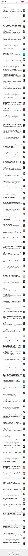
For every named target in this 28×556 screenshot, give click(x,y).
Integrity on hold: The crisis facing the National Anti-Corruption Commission (11, 294)
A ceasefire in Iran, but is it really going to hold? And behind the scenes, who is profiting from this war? (12, 484)
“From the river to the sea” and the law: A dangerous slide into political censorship (12, 405)
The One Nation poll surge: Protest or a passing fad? (11, 241)
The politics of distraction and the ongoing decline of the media (11, 37)
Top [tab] (5, 7)
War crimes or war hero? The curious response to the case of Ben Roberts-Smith (12, 467)
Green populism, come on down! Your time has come (11, 450)
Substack (10, 554)
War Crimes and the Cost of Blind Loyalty (9, 477)
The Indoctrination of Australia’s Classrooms (9, 69)
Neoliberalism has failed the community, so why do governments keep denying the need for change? (11, 494)
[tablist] (6, 7)
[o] (24, 21)
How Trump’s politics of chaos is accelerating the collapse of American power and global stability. (11, 382)
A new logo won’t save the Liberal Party (9, 197)
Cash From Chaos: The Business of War (9, 482)
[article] (14, 11)
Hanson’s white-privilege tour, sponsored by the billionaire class (12, 125)
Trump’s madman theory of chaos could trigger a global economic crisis (11, 543)
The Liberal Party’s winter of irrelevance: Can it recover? (11, 185)
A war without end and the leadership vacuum (10, 487)
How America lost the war (6, 219)
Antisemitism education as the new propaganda (10, 74)
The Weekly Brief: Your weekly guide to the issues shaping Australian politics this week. (12, 261)
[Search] (24, 7)
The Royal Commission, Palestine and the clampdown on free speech (12, 323)
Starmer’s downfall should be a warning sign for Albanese (11, 202)
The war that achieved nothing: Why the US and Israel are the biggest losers (12, 230)
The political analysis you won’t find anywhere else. (9, 147)
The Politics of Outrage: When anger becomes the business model (12, 179)
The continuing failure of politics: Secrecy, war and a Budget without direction (12, 386)
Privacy (13, 550)
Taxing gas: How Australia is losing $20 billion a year (11, 422)
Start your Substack (12, 552)
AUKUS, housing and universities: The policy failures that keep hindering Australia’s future (12, 259)
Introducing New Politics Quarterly (8, 146)
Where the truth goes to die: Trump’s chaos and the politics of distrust (12, 392)
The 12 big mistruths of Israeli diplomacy (9, 513)
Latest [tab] (4, 7)
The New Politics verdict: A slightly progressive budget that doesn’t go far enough (12, 352)
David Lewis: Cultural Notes (11, 45)
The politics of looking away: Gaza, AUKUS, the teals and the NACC (12, 286)
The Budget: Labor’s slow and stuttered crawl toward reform (12, 357)
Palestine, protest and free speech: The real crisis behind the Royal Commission (12, 329)
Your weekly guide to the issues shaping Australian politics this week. (11, 447)
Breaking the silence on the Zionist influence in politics (11, 9)
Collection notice (19, 550)
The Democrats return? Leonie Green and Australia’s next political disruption (11, 531)
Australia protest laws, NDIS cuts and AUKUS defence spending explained (11, 428)
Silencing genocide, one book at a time (8, 20)
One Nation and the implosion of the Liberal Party (10, 340)
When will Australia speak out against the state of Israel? (11, 280)
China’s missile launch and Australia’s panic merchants (11, 156)
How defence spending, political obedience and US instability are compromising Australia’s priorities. (11, 435)
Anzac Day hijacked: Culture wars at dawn (9, 399)
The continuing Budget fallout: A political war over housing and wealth (12, 317)
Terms (15, 550)
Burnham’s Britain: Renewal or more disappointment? (11, 108)
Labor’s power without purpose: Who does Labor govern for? (12, 161)
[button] (1, 2)
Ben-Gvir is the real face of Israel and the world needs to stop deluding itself (12, 305)
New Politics (6, 17)
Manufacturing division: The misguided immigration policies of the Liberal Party (12, 439)
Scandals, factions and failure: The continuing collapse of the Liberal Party (12, 31)
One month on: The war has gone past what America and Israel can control (12, 520)
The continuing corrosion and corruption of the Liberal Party (12, 25)
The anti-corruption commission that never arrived (10, 275)
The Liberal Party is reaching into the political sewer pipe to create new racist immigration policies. (12, 457)
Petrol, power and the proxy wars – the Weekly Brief (10, 498)
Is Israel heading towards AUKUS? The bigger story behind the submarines (12, 247)
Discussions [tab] (8, 7)
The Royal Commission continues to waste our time (10, 141)
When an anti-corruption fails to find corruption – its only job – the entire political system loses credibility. (12, 296)
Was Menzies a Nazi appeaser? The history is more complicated (10, 167)
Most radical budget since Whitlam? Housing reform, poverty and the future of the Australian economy (12, 346)
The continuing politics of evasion (8, 58)
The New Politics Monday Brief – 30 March (9, 526)
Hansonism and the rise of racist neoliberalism (10, 207)
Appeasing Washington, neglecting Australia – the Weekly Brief (12, 446)
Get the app (17, 552)
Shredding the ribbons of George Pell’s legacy (10, 502)
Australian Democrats (18, 534)
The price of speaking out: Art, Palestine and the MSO (11, 130)
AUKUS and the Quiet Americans (8, 53)
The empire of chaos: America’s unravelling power (10, 380)
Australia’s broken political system (8, 97)
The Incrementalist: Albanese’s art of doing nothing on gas (12, 411)
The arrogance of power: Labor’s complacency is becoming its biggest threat (12, 103)
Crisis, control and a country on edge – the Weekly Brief (11, 472)
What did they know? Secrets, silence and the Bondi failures (12, 369)
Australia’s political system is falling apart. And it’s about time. (12, 311)
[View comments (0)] (9, 188)
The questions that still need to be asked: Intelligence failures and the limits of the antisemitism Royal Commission (12, 375)
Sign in (26, 1)
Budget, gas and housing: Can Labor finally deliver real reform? (11, 363)
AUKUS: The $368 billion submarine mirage (9, 270)
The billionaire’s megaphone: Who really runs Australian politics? (11, 213)
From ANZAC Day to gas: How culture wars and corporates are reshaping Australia (12, 417)
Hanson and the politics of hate (7, 224)
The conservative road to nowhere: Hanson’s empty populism (12, 119)
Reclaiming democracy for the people (8, 86)
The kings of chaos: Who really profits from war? (10, 461)
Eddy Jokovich (6, 45)
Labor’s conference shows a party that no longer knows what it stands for (12, 173)
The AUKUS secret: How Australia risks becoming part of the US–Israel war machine (12, 253)
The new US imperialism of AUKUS (8, 48)
